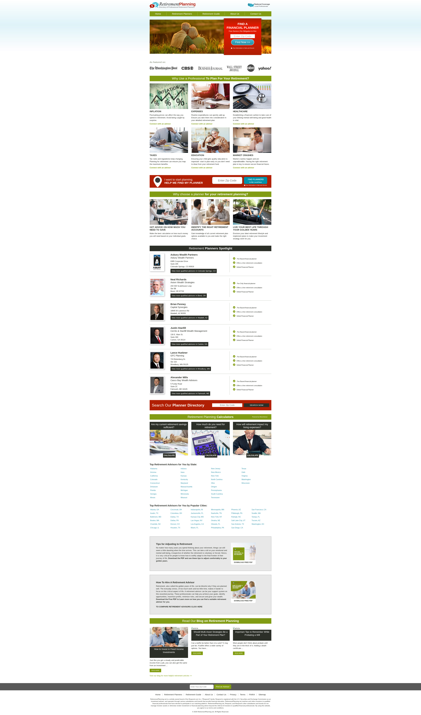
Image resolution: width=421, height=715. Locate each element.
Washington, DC (258, 524)
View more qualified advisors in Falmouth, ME (190, 393)
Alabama (153, 469)
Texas (244, 469)
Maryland (184, 483)
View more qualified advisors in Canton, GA (189, 344)
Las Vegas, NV (196, 520)
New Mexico (216, 472)
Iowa (182, 472)
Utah (243, 472)
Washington (246, 479)
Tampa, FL (256, 517)
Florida (153, 490)
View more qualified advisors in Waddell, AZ (189, 318)
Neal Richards (178, 279)
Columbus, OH (176, 513)
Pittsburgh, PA (236, 513)
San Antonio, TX (237, 524)
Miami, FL (194, 528)
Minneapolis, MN (217, 510)
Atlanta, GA (154, 510)
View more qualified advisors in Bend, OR (189, 296)
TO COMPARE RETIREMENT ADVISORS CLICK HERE (179, 607)
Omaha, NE (215, 520)
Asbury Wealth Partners (184, 254)
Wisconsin (246, 483)
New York (215, 476)
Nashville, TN (216, 513)
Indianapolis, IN (197, 510)
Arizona (153, 472)
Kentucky (184, 479)
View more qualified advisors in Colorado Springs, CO (194, 271)
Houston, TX (175, 528)
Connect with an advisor (160, 124)
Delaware (154, 487)
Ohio (213, 483)
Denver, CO (175, 524)
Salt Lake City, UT (238, 520)
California (154, 476)
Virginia (245, 476)
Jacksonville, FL (197, 513)
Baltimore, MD (155, 517)
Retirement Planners (182, 14)
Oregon (214, 487)
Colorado (153, 479)
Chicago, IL (154, 528)
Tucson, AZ (256, 520)
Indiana (183, 469)
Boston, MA (154, 520)
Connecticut (155, 483)
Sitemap (262, 695)
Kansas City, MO (197, 517)
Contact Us (255, 14)
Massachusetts (186, 487)
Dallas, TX (174, 517)
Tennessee (215, 497)
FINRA (252, 695)
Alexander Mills (179, 377)
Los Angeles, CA (197, 524)
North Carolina (216, 479)
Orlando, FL (215, 524)
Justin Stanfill (178, 328)
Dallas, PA (174, 520)
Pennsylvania (216, 490)
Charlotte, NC (155, 524)
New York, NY (216, 517)
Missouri (184, 497)
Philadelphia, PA (217, 528)
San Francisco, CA (259, 510)
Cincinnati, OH (176, 510)
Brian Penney (178, 304)
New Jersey (215, 469)
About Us (234, 14)
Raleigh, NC (236, 517)
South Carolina (217, 494)
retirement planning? (232, 194)
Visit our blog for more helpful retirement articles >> (171, 676)
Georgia (153, 494)
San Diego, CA (237, 528)
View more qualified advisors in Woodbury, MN (191, 369)
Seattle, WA (256, 513)
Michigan (184, 490)
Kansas (184, 476)
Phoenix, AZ (236, 510)
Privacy (233, 695)
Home (158, 14)
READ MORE (155, 670)
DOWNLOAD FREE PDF (243, 562)
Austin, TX (154, 513)
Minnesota (185, 494)
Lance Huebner (179, 352)
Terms (242, 695)
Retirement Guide (211, 14)
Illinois (152, 497)
